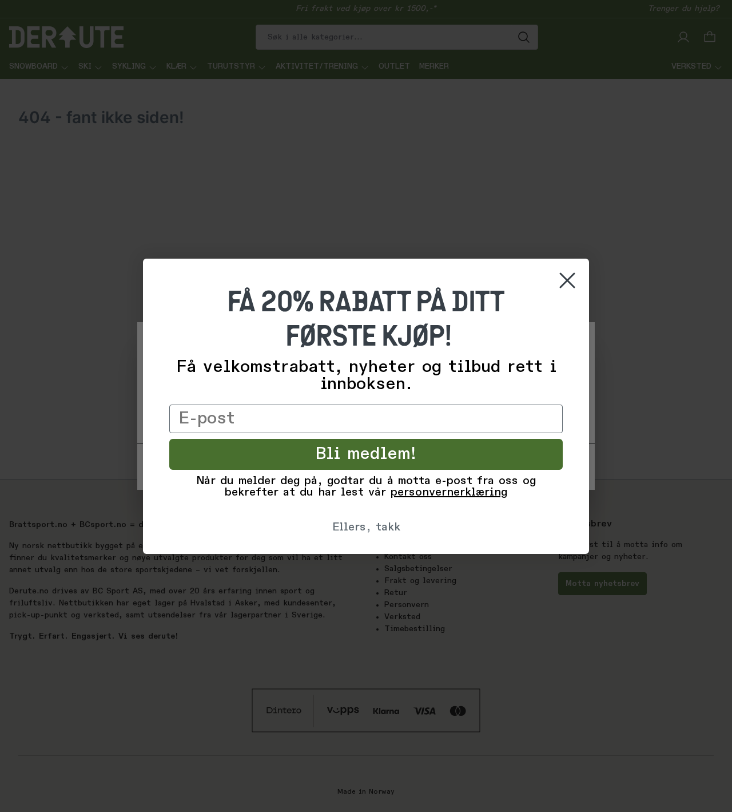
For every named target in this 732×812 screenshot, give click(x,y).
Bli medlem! (366, 454)
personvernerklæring (449, 492)
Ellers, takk (366, 527)
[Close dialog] (567, 280)
